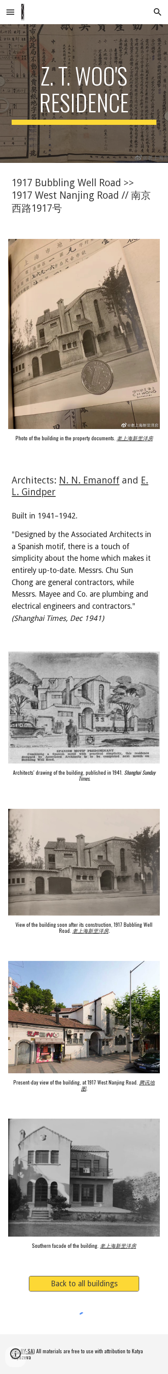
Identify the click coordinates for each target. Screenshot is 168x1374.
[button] (10, 12)
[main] (84, 93)
